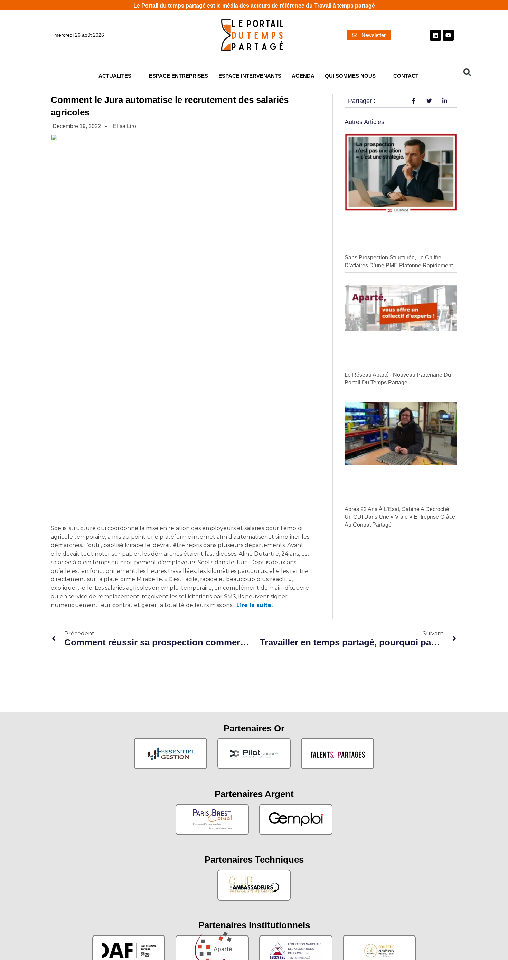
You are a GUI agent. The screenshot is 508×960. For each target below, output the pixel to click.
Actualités (114, 76)
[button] (467, 72)
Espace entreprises (178, 76)
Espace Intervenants (249, 76)
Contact (405, 76)
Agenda (303, 76)
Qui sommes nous (350, 76)
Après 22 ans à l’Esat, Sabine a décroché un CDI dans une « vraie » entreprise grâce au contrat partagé (400, 517)
